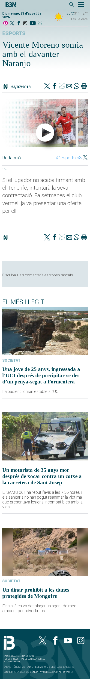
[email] (69, 86)
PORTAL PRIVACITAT (63, 672)
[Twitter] (47, 86)
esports (14, 33)
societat (11, 360)
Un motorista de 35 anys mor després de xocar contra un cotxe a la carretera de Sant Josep (42, 476)
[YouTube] (33, 23)
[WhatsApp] (76, 86)
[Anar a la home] (5, 23)
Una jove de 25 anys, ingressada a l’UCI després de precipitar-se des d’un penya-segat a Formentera (41, 375)
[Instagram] (25, 23)
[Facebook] (18, 23)
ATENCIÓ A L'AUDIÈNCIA (26, 672)
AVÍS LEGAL (46, 672)
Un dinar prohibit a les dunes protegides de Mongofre (35, 593)
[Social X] (12, 23)
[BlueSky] (41, 23)
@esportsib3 (69, 157)
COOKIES (8, 672)
